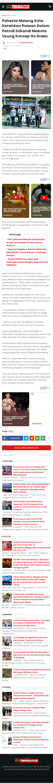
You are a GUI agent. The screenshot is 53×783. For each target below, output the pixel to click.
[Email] (42, 438)
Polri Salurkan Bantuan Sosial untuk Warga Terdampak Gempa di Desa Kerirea (25, 242)
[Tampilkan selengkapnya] (48, 438)
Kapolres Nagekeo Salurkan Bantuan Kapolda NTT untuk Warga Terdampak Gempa (26, 252)
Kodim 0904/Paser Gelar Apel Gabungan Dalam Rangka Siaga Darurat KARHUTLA (27, 262)
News (13, 15)
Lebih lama (45, 455)
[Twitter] (26, 438)
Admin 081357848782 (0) (27, 447)
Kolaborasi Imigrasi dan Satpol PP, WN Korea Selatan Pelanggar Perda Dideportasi (31, 725)
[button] (3, 7)
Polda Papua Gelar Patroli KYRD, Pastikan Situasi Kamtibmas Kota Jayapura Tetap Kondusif (29, 521)
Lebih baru (8, 455)
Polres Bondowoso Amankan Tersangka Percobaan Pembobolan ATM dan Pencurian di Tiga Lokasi (31, 623)
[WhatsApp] (37, 438)
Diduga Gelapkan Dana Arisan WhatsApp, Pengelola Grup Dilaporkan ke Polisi (31, 739)
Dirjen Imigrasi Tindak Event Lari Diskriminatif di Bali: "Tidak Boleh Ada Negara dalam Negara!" (31, 695)
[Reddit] (31, 438)
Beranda (6, 15)
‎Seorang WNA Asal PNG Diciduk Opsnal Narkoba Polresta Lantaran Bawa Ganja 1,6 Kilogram (31, 655)
